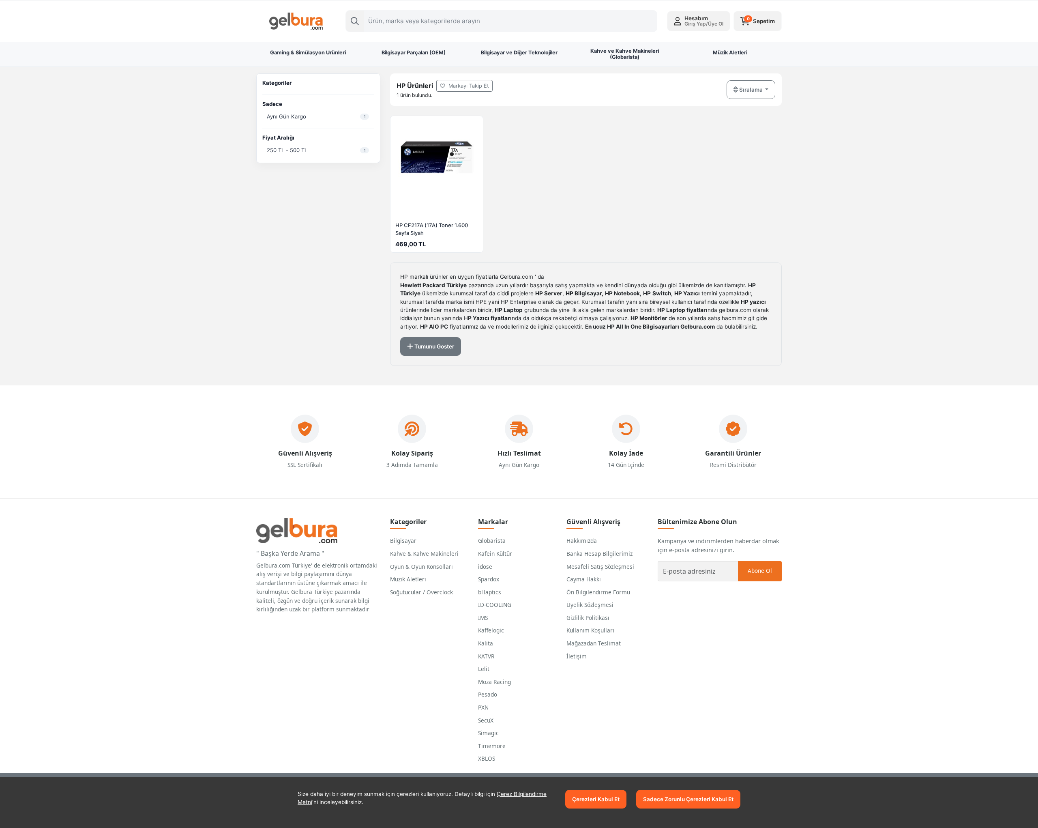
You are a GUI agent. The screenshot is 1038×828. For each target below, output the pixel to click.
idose (485, 566)
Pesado (487, 694)
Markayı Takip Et (468, 86)
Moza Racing (494, 682)
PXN (483, 707)
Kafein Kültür (495, 553)
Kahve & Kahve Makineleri (424, 553)
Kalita (485, 643)
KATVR (486, 656)
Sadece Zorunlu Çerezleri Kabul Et (688, 799)
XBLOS (486, 758)
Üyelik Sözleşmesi (589, 605)
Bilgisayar (403, 540)
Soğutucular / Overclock (421, 592)
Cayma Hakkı (583, 579)
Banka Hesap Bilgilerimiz (599, 553)
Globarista (492, 540)
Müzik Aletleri (408, 579)
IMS (483, 618)
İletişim (576, 656)
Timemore (492, 746)
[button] (698, 21)
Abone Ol (760, 570)
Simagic (488, 733)
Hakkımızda (581, 540)
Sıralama (751, 89)
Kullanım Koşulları (590, 630)
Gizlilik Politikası (587, 618)
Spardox (488, 579)
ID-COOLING (494, 605)
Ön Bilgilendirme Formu (598, 592)
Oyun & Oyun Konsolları (421, 566)
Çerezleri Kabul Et (596, 799)
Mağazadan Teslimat (593, 643)
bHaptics (489, 592)
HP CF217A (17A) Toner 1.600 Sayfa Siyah (431, 229)
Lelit (483, 669)
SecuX (485, 720)
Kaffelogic (491, 630)
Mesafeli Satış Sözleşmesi (600, 566)
